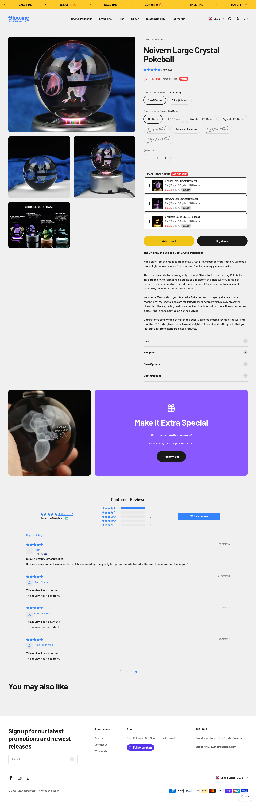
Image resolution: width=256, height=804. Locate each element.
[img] (34, 544)
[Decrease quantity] (149, 158)
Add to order (171, 456)
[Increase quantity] (165, 158)
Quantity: (149, 150)
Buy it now (222, 241)
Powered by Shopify (48, 790)
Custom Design (155, 18)
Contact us (178, 18)
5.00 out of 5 (65, 514)
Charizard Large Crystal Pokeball (182, 216)
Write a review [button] (199, 516)
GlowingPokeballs (154, 38)
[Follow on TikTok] (28, 778)
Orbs (121, 18)
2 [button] (126, 671)
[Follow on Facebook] (10, 778)
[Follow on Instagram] (19, 778)
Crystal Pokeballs (81, 18)
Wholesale (100, 751)
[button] (152, 69)
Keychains (105, 18)
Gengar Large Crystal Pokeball (181, 180)
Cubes (135, 18)
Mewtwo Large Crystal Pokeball (181, 198)
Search (98, 738)
